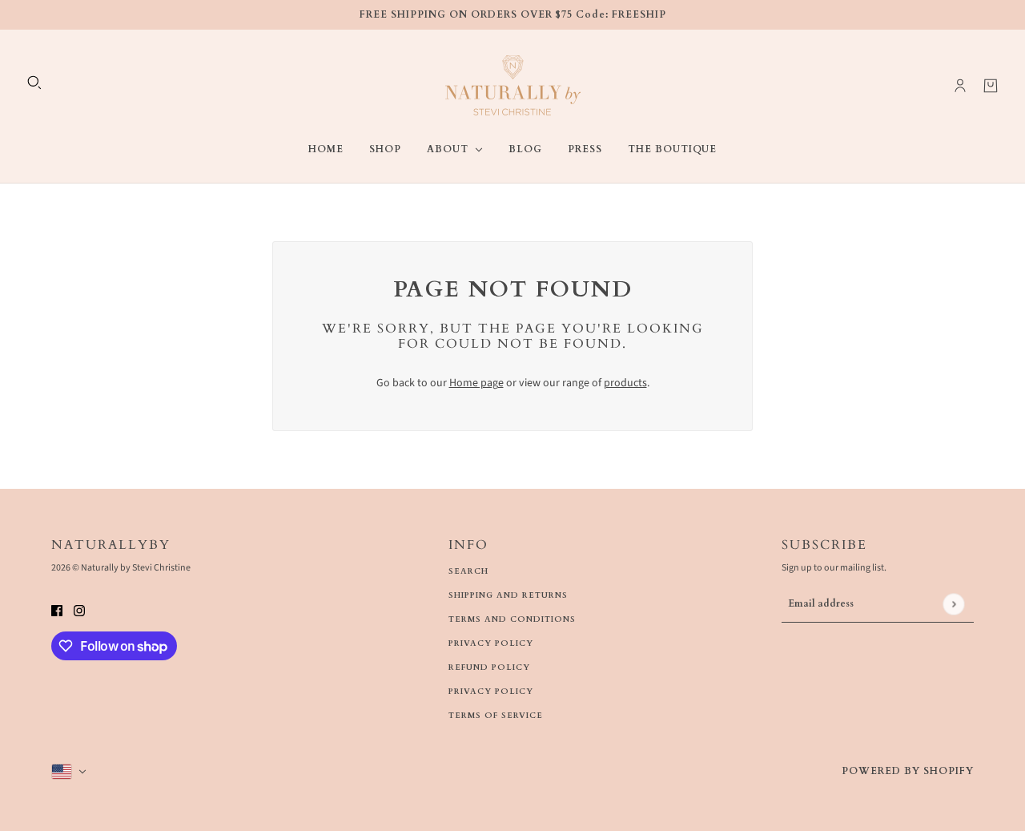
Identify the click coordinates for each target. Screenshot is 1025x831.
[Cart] (990, 86)
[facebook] (57, 610)
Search (468, 571)
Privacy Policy (490, 643)
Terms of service (495, 715)
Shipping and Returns (508, 595)
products (625, 383)
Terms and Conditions (512, 619)
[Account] (960, 86)
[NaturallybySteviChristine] (513, 85)
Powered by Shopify (908, 770)
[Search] (34, 82)
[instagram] (79, 610)
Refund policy (489, 667)
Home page (476, 383)
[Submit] (953, 604)
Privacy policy (490, 691)
